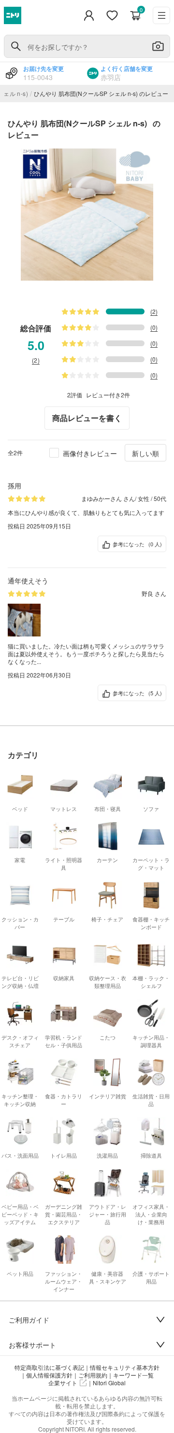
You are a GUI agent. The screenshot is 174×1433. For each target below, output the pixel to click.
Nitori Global (109, 1383)
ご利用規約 (92, 1375)
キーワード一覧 (133, 1375)
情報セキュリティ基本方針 (125, 1367)
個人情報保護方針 (49, 1375)
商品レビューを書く (87, 417)
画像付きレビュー (90, 453)
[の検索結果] (16, 46)
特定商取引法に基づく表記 (49, 1367)
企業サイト (62, 1383)
